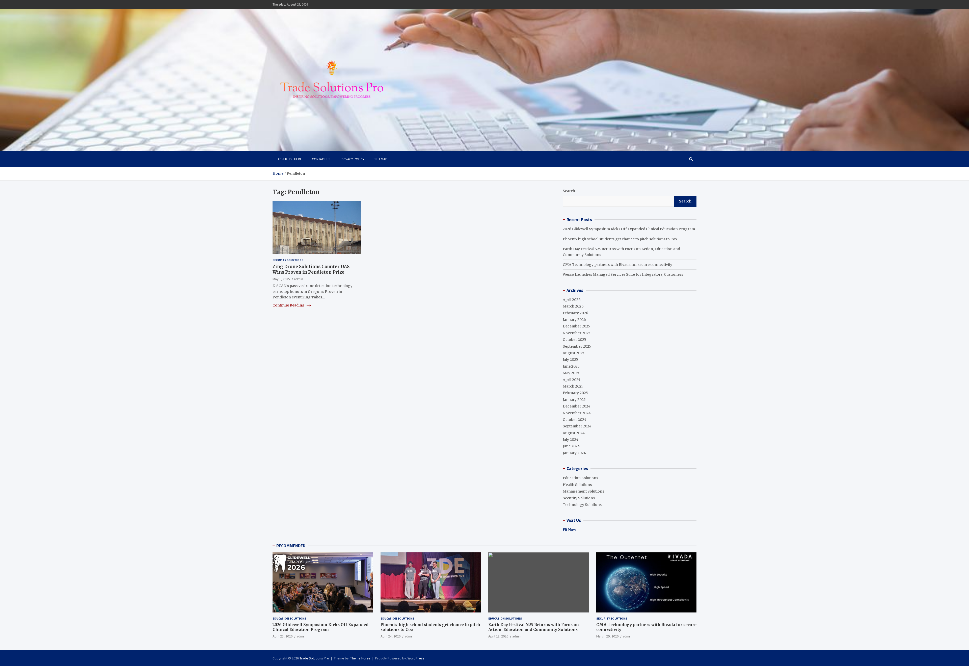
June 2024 (571, 446)
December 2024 (576, 406)
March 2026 (573, 306)
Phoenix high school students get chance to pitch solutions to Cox (620, 239)
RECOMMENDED (290, 546)
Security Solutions (288, 260)
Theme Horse (360, 658)
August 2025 (573, 353)
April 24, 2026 (390, 636)
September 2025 (577, 346)
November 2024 (577, 413)
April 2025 (571, 379)
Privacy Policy (352, 159)
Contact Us (321, 159)
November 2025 (576, 333)
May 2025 (571, 373)
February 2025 (575, 393)
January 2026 (574, 319)
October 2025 (574, 339)
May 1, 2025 (281, 278)
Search (569, 191)
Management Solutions (583, 491)
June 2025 (571, 366)
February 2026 (575, 313)
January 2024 (574, 453)
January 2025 (574, 399)
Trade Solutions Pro (314, 658)
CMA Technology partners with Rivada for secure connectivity (617, 264)
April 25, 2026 (282, 636)
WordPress (416, 658)
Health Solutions (577, 484)
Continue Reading (289, 305)
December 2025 (576, 326)
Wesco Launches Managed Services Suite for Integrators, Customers (623, 274)
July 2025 (570, 359)
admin (298, 278)
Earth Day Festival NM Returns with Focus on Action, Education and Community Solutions (533, 627)
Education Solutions (580, 478)
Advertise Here (290, 159)
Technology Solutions (582, 504)
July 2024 (570, 439)
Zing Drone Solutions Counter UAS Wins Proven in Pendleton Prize (311, 269)
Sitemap (380, 159)
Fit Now (569, 529)
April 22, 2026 (498, 636)
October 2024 (574, 419)
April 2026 (572, 299)
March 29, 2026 (607, 636)
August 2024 (574, 433)
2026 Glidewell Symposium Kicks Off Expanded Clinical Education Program (629, 229)
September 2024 (577, 426)
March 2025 (573, 386)
